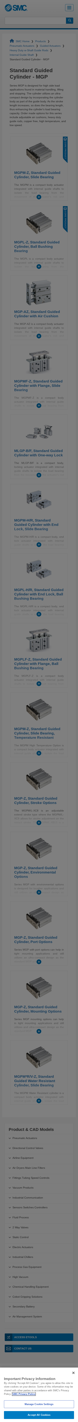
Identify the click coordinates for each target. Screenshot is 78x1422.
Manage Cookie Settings (39, 1404)
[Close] (73, 1373)
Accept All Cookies (39, 1415)
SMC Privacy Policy (23, 1394)
